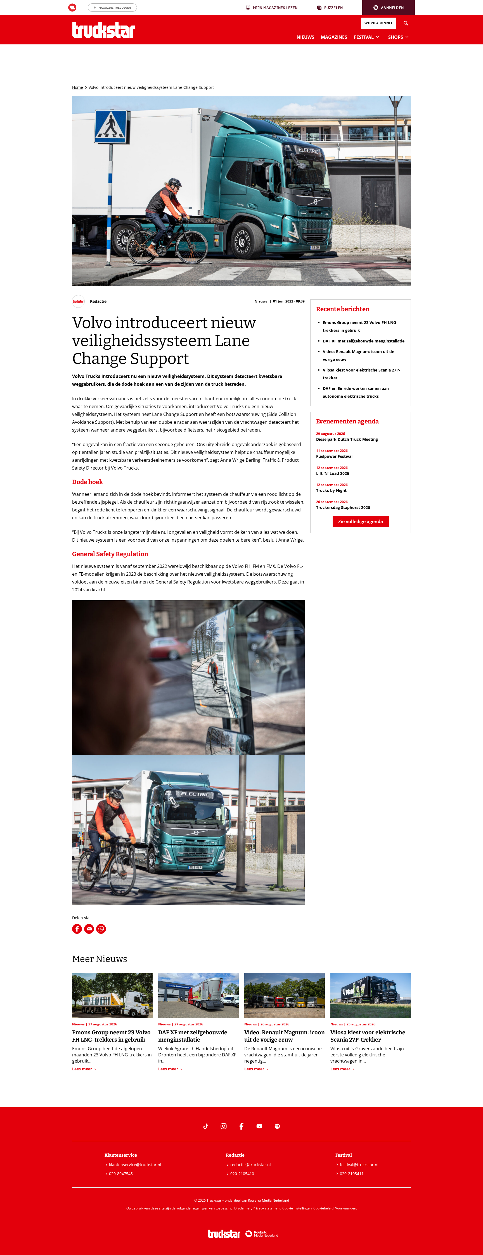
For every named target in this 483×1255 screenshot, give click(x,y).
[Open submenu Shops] (407, 36)
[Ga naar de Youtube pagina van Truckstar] (259, 1126)
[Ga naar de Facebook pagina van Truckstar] (241, 1126)
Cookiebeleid (323, 1208)
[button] (388, 7)
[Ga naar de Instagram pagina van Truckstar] (223, 1126)
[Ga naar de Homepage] (103, 30)
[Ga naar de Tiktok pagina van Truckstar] (205, 1126)
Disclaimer (242, 1208)
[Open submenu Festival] (378, 36)
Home (77, 87)
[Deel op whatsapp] (101, 929)
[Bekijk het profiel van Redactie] (89, 301)
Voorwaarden (345, 1208)
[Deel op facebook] (77, 929)
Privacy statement (267, 1208)
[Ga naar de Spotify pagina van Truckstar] (277, 1126)
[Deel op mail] (89, 929)
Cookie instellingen (297, 1208)
